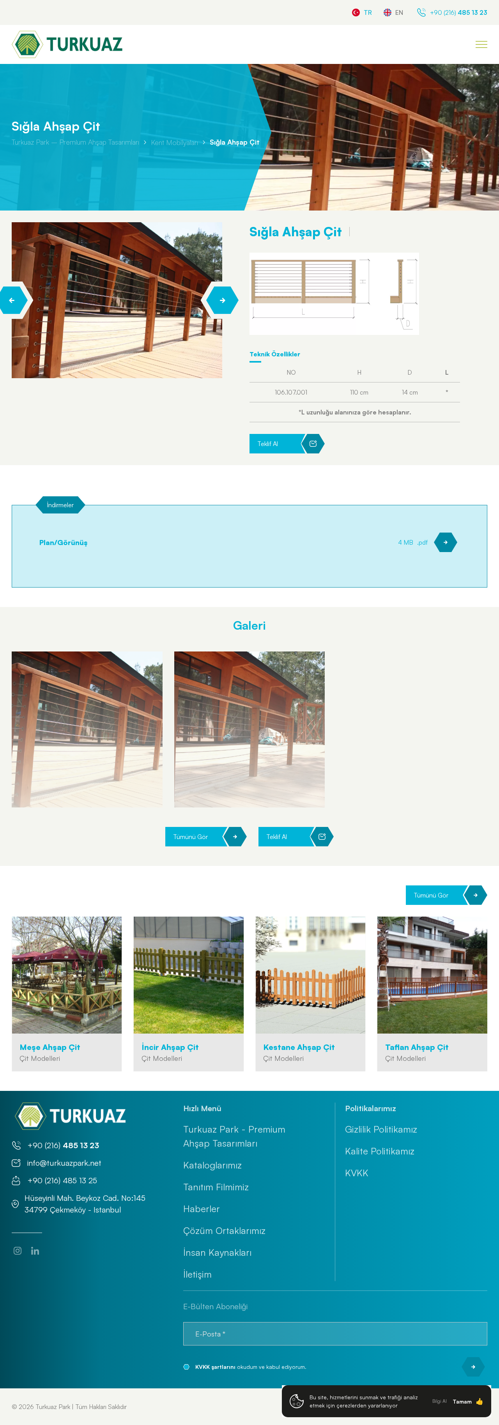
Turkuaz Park (52, 1407)
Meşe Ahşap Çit (49, 1047)
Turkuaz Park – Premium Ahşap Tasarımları (75, 142)
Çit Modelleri (39, 1058)
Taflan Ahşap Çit (417, 1047)
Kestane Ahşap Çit (299, 1047)
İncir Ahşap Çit (170, 1047)
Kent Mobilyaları (174, 142)
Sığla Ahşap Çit (235, 142)
